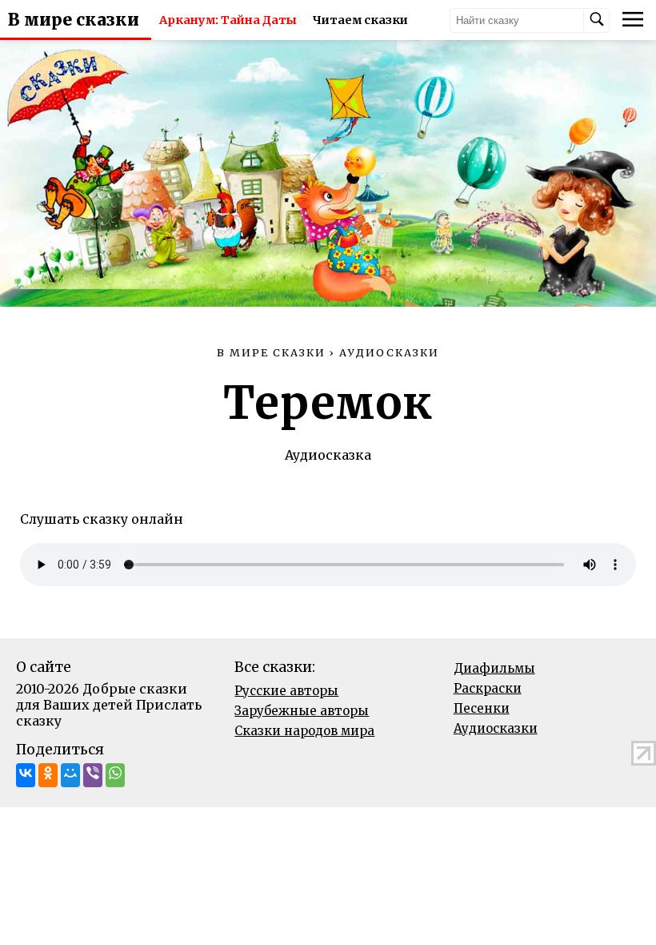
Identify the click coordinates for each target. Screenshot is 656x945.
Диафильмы (494, 668)
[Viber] (92, 775)
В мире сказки (73, 20)
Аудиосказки (496, 728)
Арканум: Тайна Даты (228, 20)
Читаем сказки (360, 20)
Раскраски (488, 688)
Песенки (482, 708)
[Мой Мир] (70, 775)
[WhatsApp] (115, 775)
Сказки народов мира (304, 730)
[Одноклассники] (48, 775)
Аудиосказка (328, 455)
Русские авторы (286, 690)
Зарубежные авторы (301, 710)
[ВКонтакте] (25, 775)
